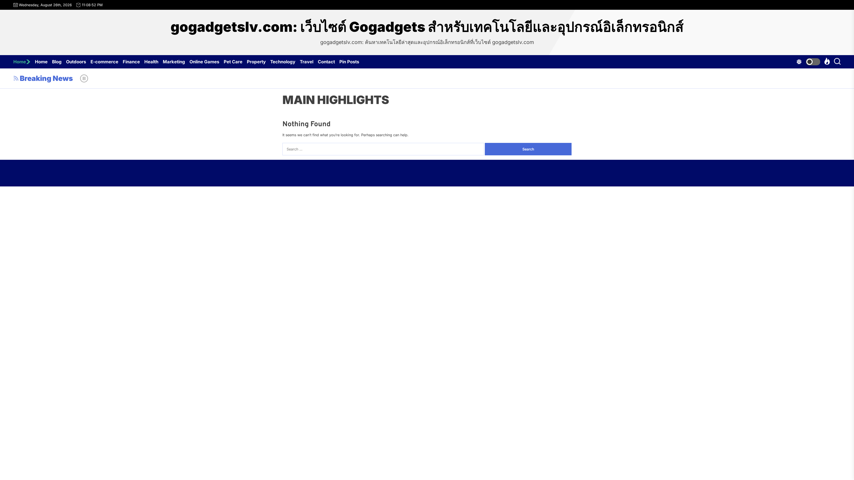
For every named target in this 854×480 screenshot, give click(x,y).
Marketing (174, 61)
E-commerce (104, 61)
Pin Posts (349, 61)
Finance (131, 61)
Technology (282, 61)
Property (256, 61)
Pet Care (233, 61)
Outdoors (76, 61)
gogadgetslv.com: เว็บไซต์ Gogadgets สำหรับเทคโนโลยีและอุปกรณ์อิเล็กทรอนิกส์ (427, 27)
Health (151, 61)
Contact (326, 61)
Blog (57, 61)
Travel (306, 61)
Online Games (204, 61)
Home (19, 61)
